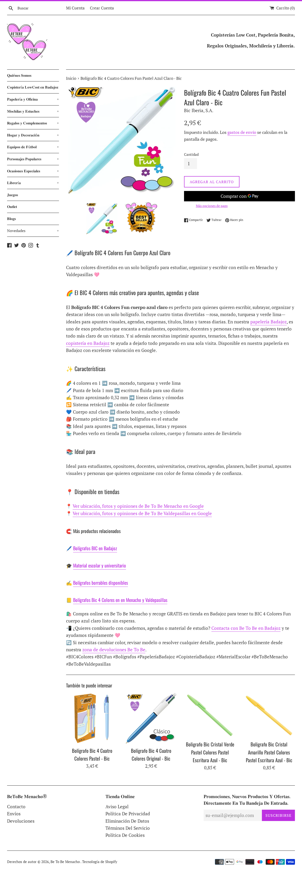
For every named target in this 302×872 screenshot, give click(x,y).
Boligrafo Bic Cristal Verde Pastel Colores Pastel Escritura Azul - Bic (210, 752)
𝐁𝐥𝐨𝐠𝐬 (11, 218)
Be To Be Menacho (65, 861)
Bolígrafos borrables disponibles (100, 582)
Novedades (33, 230)
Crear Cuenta (102, 8)
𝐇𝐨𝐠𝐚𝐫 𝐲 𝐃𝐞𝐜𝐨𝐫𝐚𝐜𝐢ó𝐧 (33, 135)
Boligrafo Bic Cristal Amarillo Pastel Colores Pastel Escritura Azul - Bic (269, 752)
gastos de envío (241, 132)
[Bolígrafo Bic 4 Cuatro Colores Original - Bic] (151, 718)
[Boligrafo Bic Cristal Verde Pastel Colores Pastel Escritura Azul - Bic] (210, 715)
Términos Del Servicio (127, 828)
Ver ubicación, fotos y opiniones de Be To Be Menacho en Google (138, 506)
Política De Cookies (125, 835)
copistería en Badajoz (87, 343)
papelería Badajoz (268, 322)
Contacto (16, 806)
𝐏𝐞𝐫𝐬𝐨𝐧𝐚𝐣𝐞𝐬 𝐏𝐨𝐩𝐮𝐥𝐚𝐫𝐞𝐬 (33, 158)
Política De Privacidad (127, 814)
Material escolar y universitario (99, 565)
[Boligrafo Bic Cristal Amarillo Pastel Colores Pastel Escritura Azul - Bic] (269, 715)
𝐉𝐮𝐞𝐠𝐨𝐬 (12, 194)
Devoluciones (20, 821)
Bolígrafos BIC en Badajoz (95, 548)
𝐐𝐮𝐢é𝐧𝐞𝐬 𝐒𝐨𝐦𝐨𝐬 (19, 75)
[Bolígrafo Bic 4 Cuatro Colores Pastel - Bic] (92, 718)
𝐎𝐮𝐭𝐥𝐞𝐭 (12, 206)
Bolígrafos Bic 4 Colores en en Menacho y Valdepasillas (120, 599)
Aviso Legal (117, 806)
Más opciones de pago (212, 205)
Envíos (14, 814)
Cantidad (191, 154)
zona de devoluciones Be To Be (113, 649)
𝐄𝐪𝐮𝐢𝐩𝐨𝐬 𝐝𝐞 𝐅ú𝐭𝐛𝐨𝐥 (33, 146)
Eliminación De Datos (127, 821)
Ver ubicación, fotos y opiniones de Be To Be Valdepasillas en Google (142, 513)
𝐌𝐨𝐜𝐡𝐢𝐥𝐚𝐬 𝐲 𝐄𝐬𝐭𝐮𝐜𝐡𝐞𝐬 (33, 111)
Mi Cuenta (75, 8)
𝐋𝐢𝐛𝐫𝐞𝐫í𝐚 (33, 182)
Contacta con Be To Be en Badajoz (246, 628)
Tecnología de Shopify (99, 861)
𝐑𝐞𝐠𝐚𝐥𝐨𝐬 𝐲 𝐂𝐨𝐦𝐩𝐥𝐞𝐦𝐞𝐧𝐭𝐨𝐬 (33, 123)
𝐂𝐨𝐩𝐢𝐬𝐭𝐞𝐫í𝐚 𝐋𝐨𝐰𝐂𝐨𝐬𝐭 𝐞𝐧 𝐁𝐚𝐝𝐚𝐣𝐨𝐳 (32, 87)
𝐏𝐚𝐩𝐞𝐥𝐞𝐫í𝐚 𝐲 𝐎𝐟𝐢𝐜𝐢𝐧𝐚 (33, 99)
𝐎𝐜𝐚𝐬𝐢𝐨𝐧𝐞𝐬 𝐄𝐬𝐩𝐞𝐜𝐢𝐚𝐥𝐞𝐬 (33, 171)
